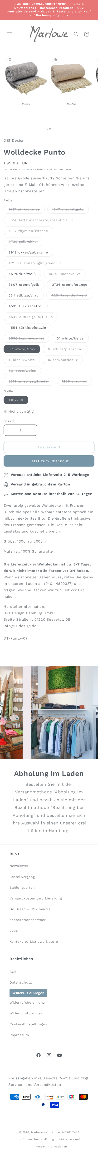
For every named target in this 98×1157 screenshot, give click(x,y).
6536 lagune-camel (29, 339)
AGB (13, 972)
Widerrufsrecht (68, 1132)
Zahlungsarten (22, 887)
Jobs (14, 930)
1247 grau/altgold (70, 210)
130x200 (18, 401)
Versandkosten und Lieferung (36, 898)
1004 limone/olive (67, 275)
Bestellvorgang (22, 877)
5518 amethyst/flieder (31, 382)
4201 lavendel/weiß (71, 296)
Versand (24, 169)
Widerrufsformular (26, 1013)
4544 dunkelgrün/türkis (33, 318)
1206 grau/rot (77, 382)
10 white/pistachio (67, 350)
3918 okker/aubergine (28, 252)
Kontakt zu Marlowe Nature (34, 941)
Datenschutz (21, 982)
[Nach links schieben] (38, 128)
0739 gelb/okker (26, 242)
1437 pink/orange (27, 210)
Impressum (19, 1035)
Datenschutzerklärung (38, 1139)
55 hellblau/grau (24, 295)
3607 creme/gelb (24, 284)
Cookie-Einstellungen (28, 1024)
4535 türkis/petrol (26, 306)
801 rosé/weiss (25, 371)
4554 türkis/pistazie (27, 327)
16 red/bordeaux (65, 361)
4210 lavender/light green (35, 264)
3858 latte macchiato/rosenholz (41, 221)
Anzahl (9, 420)
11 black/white (24, 361)
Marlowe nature (42, 1132)
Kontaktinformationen (51, 1146)
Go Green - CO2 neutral (31, 909)
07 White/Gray (24, 350)
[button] (9, 34)
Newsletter (19, 866)
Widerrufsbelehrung (27, 1002)
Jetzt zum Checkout (49, 461)
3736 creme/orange (69, 284)
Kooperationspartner (28, 920)
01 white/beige (70, 338)
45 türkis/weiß (22, 274)
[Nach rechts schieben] (59, 128)
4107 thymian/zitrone (31, 232)
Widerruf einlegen (28, 993)
